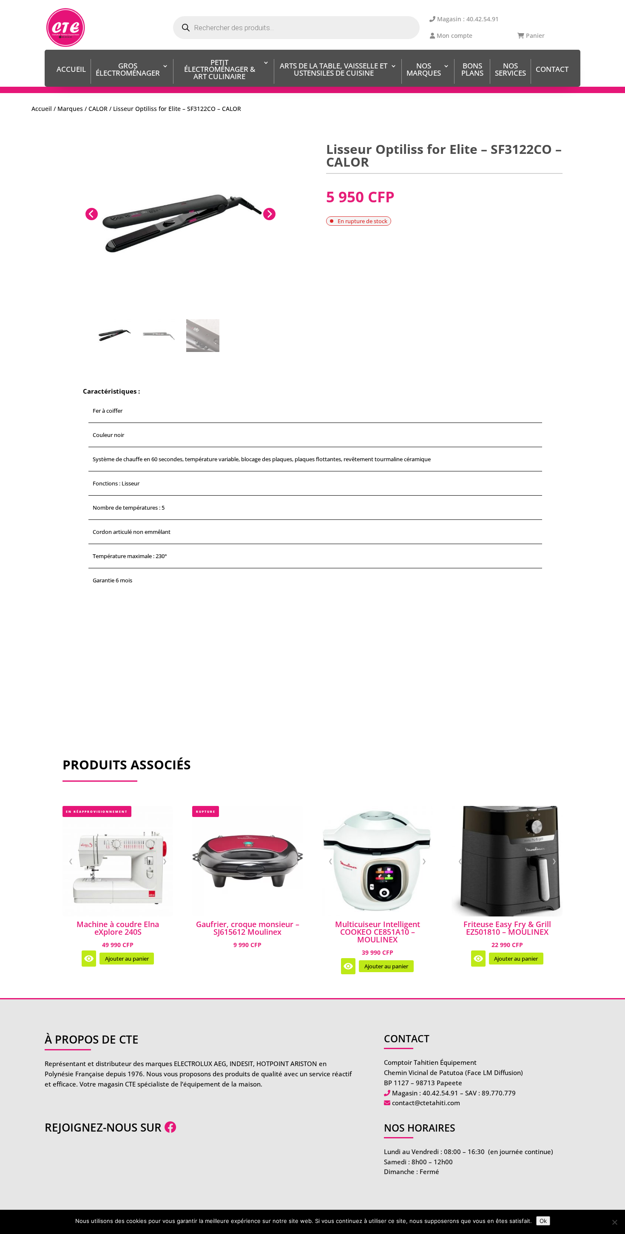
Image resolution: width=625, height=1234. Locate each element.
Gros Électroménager (128, 70)
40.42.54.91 (440, 1093)
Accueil (71, 70)
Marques (70, 109)
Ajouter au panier (127, 958)
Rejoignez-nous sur (105, 1127)
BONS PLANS (472, 70)
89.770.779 (499, 1093)
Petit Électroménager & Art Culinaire (219, 70)
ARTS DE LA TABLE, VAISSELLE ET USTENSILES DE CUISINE (333, 70)
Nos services (510, 70)
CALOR (98, 109)
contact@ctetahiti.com (426, 1102)
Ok (543, 1220)
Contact (552, 70)
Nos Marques (423, 70)
